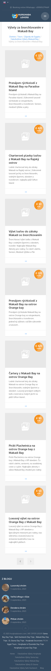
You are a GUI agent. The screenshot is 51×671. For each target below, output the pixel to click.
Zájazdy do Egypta (32, 36)
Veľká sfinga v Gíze (20, 596)
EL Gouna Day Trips (17, 641)
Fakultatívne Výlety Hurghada (29, 654)
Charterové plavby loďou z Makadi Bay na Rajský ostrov (25, 159)
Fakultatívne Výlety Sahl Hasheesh (23, 668)
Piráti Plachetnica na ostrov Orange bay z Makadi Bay (22, 449)
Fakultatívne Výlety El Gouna (26, 664)
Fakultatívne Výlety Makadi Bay (25, 39)
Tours (19, 36)
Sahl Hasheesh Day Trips (25, 637)
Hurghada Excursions (34, 641)
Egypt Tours (12, 644)
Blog (42, 668)
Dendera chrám (18, 607)
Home (12, 654)
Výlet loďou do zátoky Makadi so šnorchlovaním (25, 233)
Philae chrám (17, 618)
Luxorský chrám (18, 585)
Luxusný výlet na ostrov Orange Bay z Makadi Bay (25, 520)
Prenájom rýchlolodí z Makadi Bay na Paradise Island (24, 86)
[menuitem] (6, 2)
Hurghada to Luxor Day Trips (25, 648)
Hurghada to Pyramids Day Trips (31, 644)
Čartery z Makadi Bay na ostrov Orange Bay (24, 374)
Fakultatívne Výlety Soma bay (26, 657)
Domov (12, 36)
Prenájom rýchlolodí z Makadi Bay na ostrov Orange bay (23, 304)
